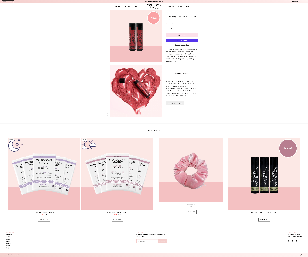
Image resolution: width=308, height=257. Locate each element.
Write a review (175, 103)
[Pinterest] (296, 240)
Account (294, 1)
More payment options (182, 45)
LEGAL (8, 246)
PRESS (188, 6)
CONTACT (9, 243)
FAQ (7, 248)
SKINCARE (137, 6)
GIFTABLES (171, 6)
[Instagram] (292, 240)
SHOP (8, 237)
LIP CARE (127, 6)
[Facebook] (288, 240)
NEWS (8, 241)
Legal (300, 255)
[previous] (5, 178)
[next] (303, 178)
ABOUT (180, 6)
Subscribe (162, 241)
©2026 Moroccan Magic (12, 255)
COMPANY (9, 234)
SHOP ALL (118, 6)
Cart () (303, 1)
